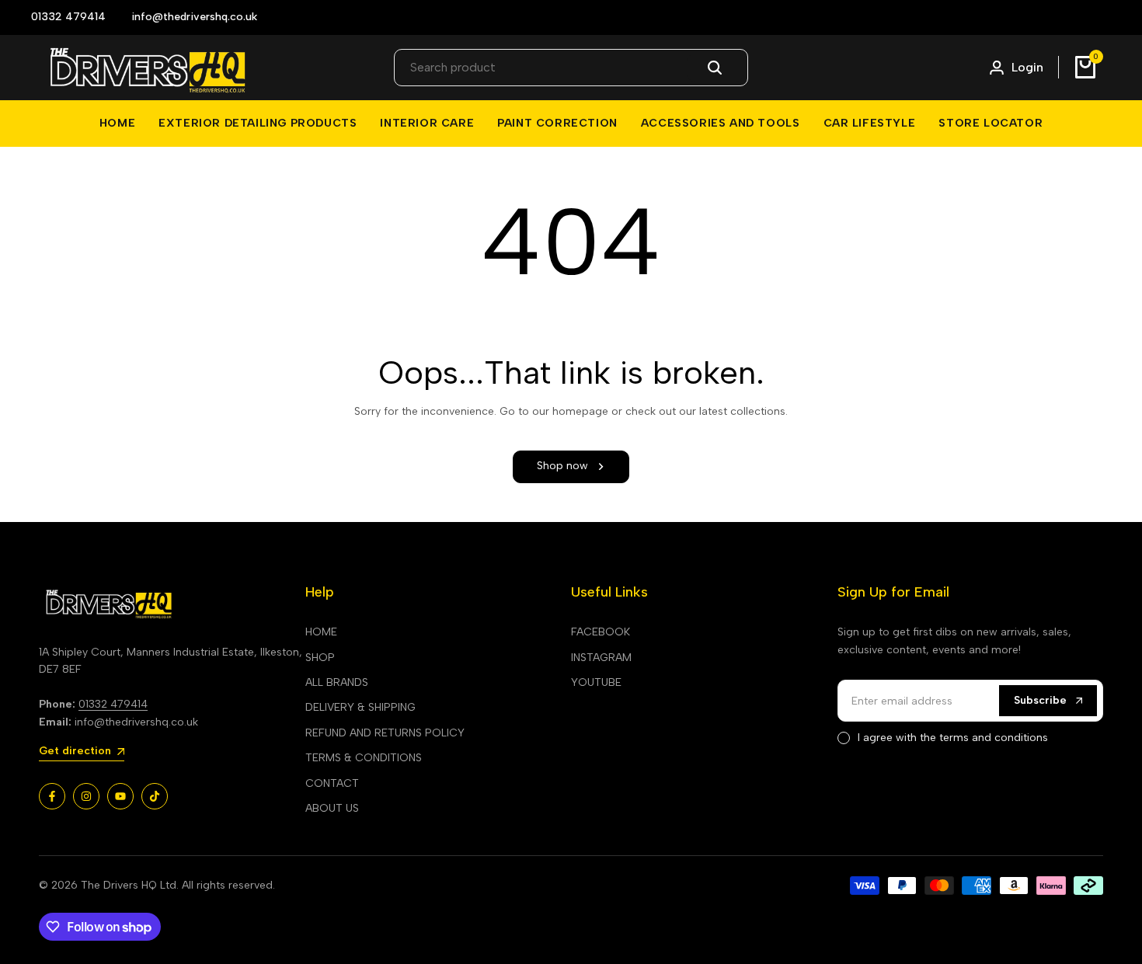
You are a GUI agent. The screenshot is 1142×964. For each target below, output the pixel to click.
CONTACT (332, 783)
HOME (321, 632)
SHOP (320, 657)
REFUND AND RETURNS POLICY (385, 733)
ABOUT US (332, 808)
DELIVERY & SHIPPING (360, 707)
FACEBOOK (600, 632)
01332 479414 (113, 704)
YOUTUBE (596, 682)
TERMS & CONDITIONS (363, 757)
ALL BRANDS (336, 682)
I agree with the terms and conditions (953, 737)
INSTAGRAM (601, 657)
